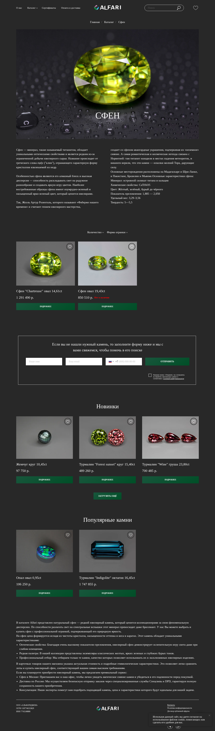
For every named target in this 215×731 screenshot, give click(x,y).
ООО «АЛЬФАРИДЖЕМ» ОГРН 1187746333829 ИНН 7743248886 (27, 708)
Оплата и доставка (70, 8)
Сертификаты (49, 8)
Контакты (171, 705)
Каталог (31, 8)
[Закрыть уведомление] (209, 715)
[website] (195, 8)
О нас (19, 8)
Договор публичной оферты (178, 711)
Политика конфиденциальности (179, 708)
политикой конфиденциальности (173, 379)
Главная (95, 22)
